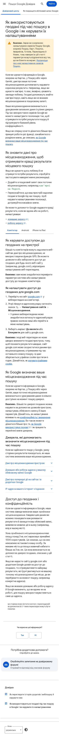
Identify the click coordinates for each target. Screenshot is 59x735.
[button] (4, 4)
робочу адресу (15, 223)
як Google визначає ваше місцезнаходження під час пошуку (26, 141)
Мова (10, 726)
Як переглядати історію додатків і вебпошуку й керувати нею (32, 696)
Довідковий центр (10, 11)
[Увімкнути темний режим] (26, 729)
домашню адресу (16, 219)
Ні (35, 635)
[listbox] (14, 729)
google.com (34, 296)
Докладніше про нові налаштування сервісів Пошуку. (30, 63)
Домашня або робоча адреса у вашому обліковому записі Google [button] (25, 471)
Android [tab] (25, 230)
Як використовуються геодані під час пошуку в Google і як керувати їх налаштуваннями (32, 705)
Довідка (9, 687)
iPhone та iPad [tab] (39, 230)
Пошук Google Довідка (22, 4)
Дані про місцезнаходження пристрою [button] (25, 463)
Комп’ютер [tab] (12, 230)
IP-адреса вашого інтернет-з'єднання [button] (24, 489)
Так (22, 635)
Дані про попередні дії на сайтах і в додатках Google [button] (23, 481)
